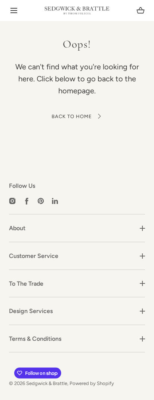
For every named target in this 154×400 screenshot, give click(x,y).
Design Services (31, 311)
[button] (13, 10)
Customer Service (33, 255)
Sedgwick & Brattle (46, 383)
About (17, 228)
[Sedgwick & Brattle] (77, 10)
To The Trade (26, 283)
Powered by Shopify (92, 383)
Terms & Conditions (35, 338)
